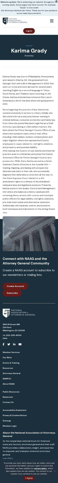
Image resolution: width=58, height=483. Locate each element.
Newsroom (8, 397)
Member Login (10, 426)
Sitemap (7, 421)
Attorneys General (11, 373)
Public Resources (11, 392)
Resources (8, 368)
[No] (54, 471)
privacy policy (40, 468)
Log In (29, 30)
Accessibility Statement (14, 410)
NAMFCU (7, 378)
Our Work (7, 357)
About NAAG (9, 384)
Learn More (8, 458)
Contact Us (8, 402)
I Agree (29, 478)
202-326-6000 (13, 335)
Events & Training (11, 363)
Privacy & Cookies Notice (15, 415)
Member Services (11, 352)
